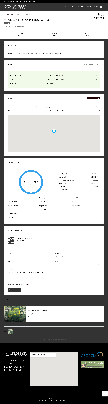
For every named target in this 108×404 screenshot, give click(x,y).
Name (9, 253)
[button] (54, 131)
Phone (57, 253)
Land (12, 14)
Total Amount (11, 198)
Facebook (51, 398)
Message (10, 269)
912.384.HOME (21, 240)
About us (88, 6)
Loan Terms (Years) (13, 206)
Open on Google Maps (94, 98)
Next (5, 331)
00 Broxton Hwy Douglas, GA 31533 (41, 310)
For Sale (73, 6)
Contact (96, 6)
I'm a (56, 261)
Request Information (14, 290)
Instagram (59, 398)
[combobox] (77, 264)
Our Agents (81, 6)
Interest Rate (74, 198)
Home (66, 6)
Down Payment (43, 198)
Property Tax (43, 206)
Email (9, 261)
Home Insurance (75, 206)
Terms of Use (26, 284)
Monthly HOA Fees (12, 213)
